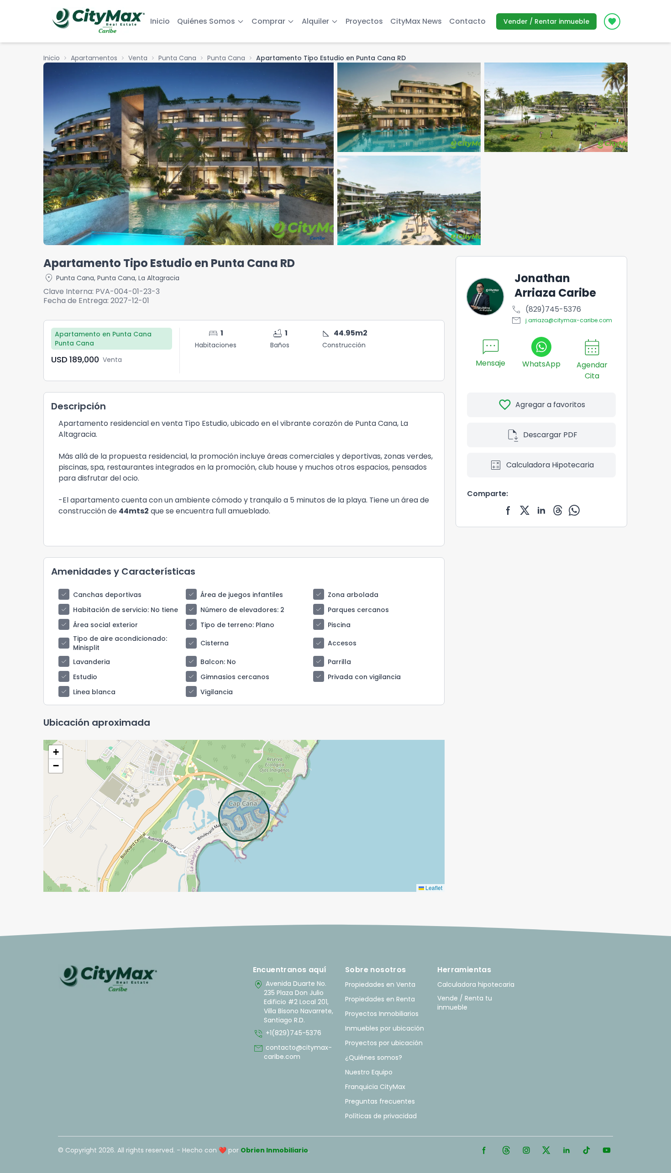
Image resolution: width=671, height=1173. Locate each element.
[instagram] (526, 1150)
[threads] (557, 510)
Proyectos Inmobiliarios (382, 1013)
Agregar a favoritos (541, 405)
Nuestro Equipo (369, 1072)
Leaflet (433, 887)
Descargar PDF (541, 435)
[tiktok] (586, 1150)
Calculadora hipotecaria (475, 984)
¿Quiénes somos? (373, 1057)
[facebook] (508, 510)
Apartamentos (94, 58)
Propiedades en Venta (380, 984)
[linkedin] (541, 510)
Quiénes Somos (206, 21)
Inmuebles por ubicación (384, 1028)
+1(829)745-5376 (287, 1033)
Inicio (160, 21)
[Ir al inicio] (108, 979)
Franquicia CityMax (375, 1086)
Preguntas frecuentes (380, 1101)
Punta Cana (177, 58)
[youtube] (606, 1150)
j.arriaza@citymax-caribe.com (561, 320)
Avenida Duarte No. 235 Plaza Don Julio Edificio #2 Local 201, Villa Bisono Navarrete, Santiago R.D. (293, 1002)
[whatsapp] (574, 510)
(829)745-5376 (546, 309)
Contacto (467, 21)
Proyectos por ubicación (384, 1042)
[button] (56, 752)
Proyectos (364, 21)
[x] (524, 510)
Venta (137, 58)
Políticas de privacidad (381, 1116)
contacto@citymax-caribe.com (292, 1052)
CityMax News (416, 21)
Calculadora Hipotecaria (541, 465)
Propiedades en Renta (380, 999)
